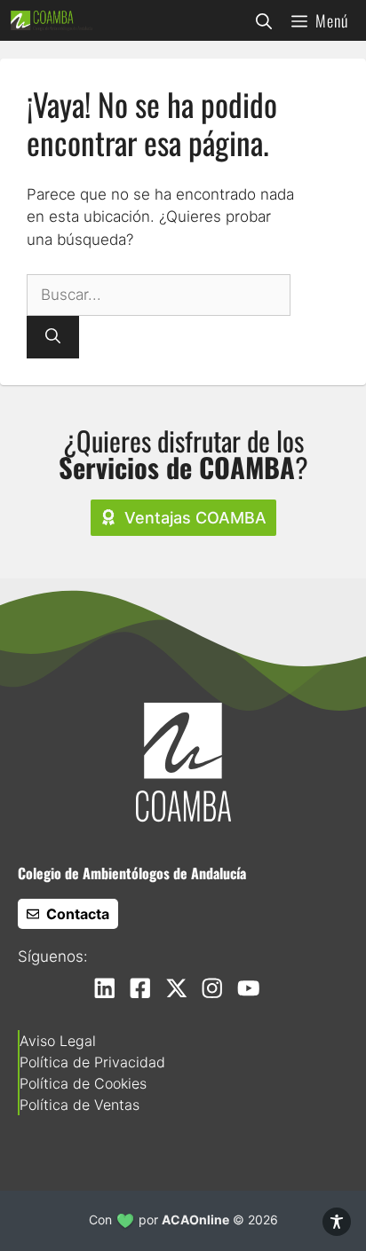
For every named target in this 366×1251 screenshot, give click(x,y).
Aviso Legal (58, 1041)
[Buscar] (53, 337)
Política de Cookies (83, 1083)
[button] (264, 20)
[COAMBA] (51, 20)
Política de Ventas (79, 1104)
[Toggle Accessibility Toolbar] (337, 1222)
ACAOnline (195, 1219)
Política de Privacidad (92, 1062)
